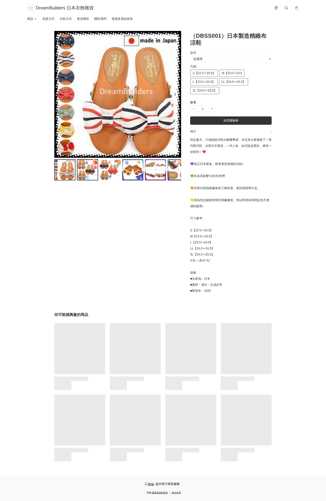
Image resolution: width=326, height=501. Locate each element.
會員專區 (83, 18)
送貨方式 (48, 18)
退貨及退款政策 (122, 18)
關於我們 (100, 18)
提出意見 (176, 492)
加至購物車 (230, 120)
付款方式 (66, 18)
